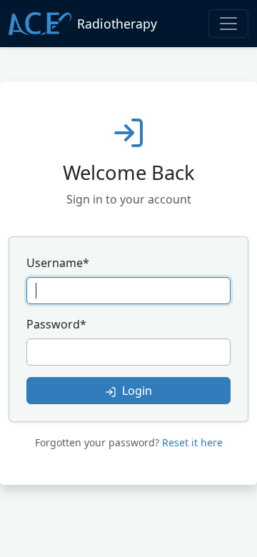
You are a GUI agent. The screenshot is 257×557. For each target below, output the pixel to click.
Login (135, 390)
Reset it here (192, 442)
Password (56, 324)
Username (57, 263)
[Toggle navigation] (228, 23)
